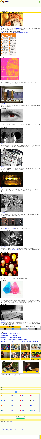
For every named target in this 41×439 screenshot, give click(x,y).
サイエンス (13, 374)
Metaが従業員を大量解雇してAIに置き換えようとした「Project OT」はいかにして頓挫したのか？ (13, 429)
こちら (11, 421)
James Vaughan (3, 212)
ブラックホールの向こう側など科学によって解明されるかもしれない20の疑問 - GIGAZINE (14, 339)
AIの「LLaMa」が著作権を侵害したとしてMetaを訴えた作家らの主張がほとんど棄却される (15, 359)
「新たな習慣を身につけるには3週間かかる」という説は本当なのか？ (35, 350)
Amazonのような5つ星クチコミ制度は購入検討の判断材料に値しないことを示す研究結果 (5, 351)
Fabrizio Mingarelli (3, 246)
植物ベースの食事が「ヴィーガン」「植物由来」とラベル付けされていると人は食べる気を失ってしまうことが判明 (35, 359)
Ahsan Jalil (2, 166)
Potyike (2, 226)
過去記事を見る (20, 418)
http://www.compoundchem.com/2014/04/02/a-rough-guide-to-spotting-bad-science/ (14, 32)
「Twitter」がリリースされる (5, 422)
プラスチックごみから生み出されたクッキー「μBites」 (8, 430)
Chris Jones (2, 298)
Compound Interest (18, 28)
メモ (39, 11)
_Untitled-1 (2, 80)
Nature (2, 322)
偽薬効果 (5, 228)
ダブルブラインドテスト (14, 249)
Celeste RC (2, 143)
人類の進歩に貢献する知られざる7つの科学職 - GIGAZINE (9, 335)
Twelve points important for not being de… (20, 375)
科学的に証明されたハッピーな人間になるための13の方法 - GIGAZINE (11, 337)
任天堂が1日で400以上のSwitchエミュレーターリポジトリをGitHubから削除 (11, 426)
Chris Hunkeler (3, 187)
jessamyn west (3, 103)
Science (4, 322)
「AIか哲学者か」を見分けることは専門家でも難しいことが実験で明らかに (25, 350)
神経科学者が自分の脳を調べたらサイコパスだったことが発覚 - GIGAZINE (11, 333)
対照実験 (13, 228)
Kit (1, 26)
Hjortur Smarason (3, 320)
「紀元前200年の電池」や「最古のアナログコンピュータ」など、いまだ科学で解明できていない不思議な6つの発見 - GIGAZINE (19, 341)
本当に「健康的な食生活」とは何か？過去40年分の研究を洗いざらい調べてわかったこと (25, 359)
